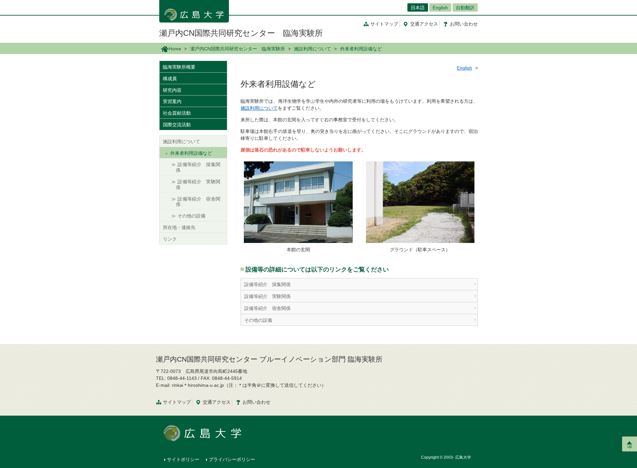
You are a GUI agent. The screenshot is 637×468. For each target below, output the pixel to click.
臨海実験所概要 (179, 67)
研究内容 (172, 90)
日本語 (418, 7)
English (440, 7)
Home (175, 48)
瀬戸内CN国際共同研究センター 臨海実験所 (241, 33)
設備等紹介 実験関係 (267, 296)
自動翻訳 (465, 7)
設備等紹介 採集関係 (267, 284)
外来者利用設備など (191, 153)
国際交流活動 (177, 124)
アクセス (424, 24)
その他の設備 (258, 320)
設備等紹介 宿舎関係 (267, 308)
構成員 (170, 78)
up (629, 446)
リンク (170, 239)
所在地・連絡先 (179, 227)
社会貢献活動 (177, 113)
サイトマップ (384, 24)
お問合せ (464, 24)
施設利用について (312, 48)
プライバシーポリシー (232, 459)
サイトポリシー (183, 459)
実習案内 (172, 101)
